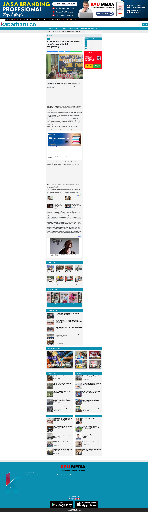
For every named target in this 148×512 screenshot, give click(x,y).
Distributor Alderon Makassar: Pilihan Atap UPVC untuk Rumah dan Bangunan (91, 384)
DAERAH (60, 28)
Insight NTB (10, 19)
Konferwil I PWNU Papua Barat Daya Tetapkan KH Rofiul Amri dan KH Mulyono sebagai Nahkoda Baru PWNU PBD (91, 408)
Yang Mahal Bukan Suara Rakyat (89, 418)
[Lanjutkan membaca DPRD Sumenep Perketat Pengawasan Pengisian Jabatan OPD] (78, 278)
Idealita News (45, 19)
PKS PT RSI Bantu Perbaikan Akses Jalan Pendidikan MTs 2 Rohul (50, 284)
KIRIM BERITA (88, 460)
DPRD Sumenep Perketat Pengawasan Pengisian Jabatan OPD (78, 284)
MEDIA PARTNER (97, 460)
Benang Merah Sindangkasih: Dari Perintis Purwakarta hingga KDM (91, 450)
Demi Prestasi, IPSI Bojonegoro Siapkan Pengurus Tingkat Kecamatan (59, 284)
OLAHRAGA (76, 28)
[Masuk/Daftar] (143, 24)
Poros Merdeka (30, 19)
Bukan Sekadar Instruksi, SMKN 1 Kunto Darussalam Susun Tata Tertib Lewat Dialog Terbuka (62, 435)
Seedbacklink (74, 19)
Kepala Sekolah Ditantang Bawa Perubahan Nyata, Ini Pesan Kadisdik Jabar (67, 341)
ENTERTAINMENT (83, 28)
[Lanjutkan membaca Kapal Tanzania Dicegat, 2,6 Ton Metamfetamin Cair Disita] (50, 329)
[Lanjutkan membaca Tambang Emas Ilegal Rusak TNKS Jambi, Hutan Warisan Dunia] (50, 394)
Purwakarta (89, 41)
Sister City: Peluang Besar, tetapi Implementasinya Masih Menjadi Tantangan (89, 435)
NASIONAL (56, 28)
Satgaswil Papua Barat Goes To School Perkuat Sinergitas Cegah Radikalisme (69, 273)
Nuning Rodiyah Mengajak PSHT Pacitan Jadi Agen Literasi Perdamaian (50, 273)
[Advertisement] (64, 97)
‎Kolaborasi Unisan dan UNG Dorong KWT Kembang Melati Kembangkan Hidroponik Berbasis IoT (91, 376)
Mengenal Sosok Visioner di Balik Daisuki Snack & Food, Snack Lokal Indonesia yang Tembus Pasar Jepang (90, 59)
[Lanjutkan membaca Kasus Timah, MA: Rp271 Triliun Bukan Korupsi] (50, 378)
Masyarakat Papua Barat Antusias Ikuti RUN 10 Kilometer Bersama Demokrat (90, 400)
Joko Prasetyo (54, 81)
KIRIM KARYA (69, 460)
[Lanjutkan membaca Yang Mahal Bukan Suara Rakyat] (79, 421)
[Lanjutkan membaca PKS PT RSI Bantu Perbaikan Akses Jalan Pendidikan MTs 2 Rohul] (50, 278)
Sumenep (89, 42)
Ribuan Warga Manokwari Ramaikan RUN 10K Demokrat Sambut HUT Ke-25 (91, 392)
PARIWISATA (70, 28)
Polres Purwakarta (91, 46)
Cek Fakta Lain (98, 66)
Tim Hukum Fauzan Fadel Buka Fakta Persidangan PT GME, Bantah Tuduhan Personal (68, 314)
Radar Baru (67, 19)
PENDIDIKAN (77, 31)
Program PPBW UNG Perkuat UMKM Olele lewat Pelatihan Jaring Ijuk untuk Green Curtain (62, 450)
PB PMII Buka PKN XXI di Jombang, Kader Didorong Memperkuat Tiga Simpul (67, 334)
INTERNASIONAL (91, 28)
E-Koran (55, 303)
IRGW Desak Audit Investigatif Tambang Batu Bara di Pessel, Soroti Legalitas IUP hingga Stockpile (62, 408)
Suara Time (17, 19)
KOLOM (96, 28)
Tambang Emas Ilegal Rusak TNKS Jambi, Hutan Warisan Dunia (62, 392)
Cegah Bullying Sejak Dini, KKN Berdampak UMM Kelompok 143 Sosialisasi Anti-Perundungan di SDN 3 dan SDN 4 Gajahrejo (69, 321)
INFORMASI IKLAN (60, 460)
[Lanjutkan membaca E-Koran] (55, 297)
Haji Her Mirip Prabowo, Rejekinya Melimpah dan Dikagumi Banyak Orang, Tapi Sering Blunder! (90, 427)
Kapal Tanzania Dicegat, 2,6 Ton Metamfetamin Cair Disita (69, 327)
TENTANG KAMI (79, 460)
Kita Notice (52, 19)
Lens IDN (23, 19)
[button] (146, 24)
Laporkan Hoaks (90, 66)
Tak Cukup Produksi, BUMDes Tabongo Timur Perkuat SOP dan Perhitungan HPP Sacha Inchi (62, 443)
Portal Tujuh (38, 19)
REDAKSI (50, 460)
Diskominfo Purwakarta (92, 48)
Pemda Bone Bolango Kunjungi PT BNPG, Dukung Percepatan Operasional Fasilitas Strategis (62, 400)
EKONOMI (65, 28)
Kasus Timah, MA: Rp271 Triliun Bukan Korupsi (61, 376)
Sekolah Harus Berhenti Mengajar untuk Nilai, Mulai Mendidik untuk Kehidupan (91, 442)
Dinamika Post (59, 19)
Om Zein (89, 44)
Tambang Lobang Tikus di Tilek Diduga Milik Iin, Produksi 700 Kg (62, 384)
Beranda (51, 28)
